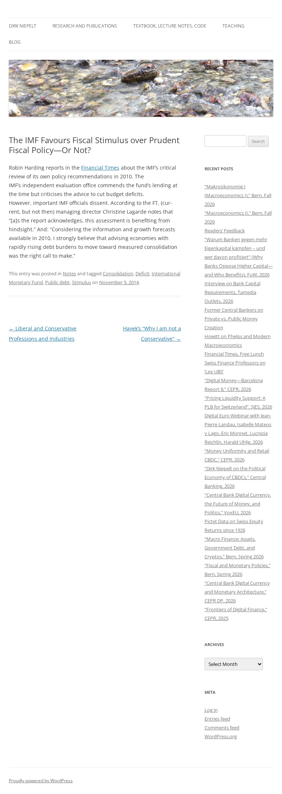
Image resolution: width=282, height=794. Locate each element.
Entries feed (217, 718)
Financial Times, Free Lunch (234, 354)
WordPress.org (221, 736)
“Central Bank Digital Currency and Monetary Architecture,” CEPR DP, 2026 (237, 592)
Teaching (234, 26)
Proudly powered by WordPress (41, 780)
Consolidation (118, 273)
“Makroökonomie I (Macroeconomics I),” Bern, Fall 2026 (238, 195)
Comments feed (222, 727)
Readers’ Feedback (225, 230)
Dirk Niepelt (22, 26)
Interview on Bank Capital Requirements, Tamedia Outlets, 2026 (232, 292)
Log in (211, 710)
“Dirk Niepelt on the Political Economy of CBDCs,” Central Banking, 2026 (235, 477)
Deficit (142, 273)
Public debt (57, 282)
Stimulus (81, 282)
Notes (69, 273)
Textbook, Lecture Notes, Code (169, 26)
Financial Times (100, 167)
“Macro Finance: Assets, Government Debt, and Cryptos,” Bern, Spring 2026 (234, 548)
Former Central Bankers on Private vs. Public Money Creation (234, 319)
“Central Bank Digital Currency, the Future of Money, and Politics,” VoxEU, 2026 (238, 504)
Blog (15, 42)
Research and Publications (85, 26)
